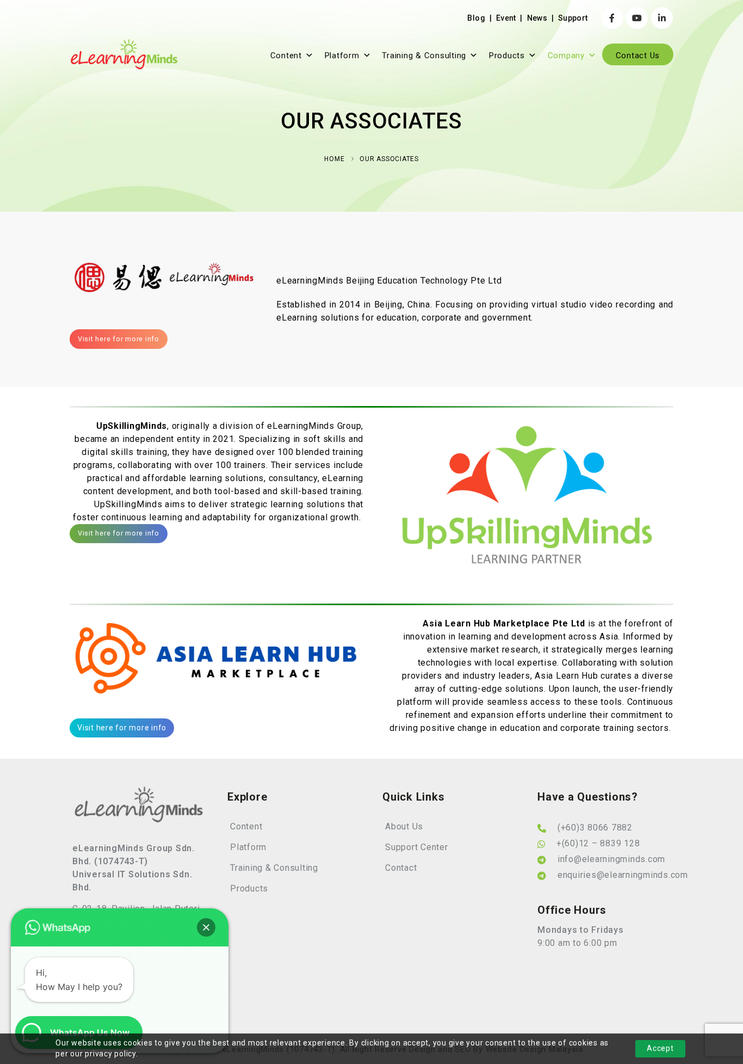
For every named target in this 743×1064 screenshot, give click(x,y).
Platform (342, 55)
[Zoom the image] (139, 792)
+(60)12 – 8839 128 (598, 843)
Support (572, 18)
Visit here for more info (118, 339)
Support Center (416, 847)
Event (506, 18)
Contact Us (638, 55)
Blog (476, 18)
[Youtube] (637, 18)
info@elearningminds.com (611, 859)
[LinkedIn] (662, 18)
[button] (206, 927)
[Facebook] (612, 18)
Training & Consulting (424, 55)
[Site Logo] (124, 54)
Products (507, 55)
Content (286, 55)
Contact (401, 868)
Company (566, 55)
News (537, 18)
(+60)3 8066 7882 (595, 827)
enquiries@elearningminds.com (623, 875)
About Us (404, 826)
